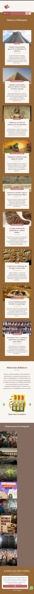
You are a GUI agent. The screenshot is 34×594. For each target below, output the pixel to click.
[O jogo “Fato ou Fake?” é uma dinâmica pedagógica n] (8, 507)
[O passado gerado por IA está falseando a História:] (8, 439)
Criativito (19, 590)
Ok (15, 586)
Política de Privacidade (15, 584)
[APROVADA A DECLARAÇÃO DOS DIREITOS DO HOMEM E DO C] (8, 540)
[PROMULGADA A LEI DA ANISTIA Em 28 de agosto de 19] (8, 473)
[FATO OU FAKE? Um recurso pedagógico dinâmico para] (8, 490)
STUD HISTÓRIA (11, 380)
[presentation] (4, 404)
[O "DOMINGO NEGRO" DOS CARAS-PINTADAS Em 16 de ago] (8, 557)
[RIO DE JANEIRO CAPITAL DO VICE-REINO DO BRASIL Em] (8, 456)
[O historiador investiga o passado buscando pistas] (8, 523)
